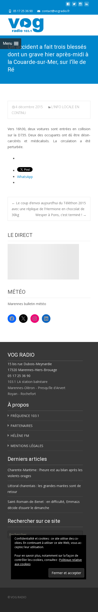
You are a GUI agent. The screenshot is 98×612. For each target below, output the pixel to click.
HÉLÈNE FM (19, 435)
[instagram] (80, 6)
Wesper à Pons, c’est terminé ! (60, 215)
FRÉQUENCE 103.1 (24, 415)
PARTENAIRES (21, 425)
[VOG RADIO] (34, 24)
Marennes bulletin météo (27, 304)
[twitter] (74, 6)
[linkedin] (86, 6)
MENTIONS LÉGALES (26, 445)
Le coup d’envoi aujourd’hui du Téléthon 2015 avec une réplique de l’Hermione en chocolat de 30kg (49, 209)
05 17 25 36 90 (19, 375)
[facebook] (68, 6)
